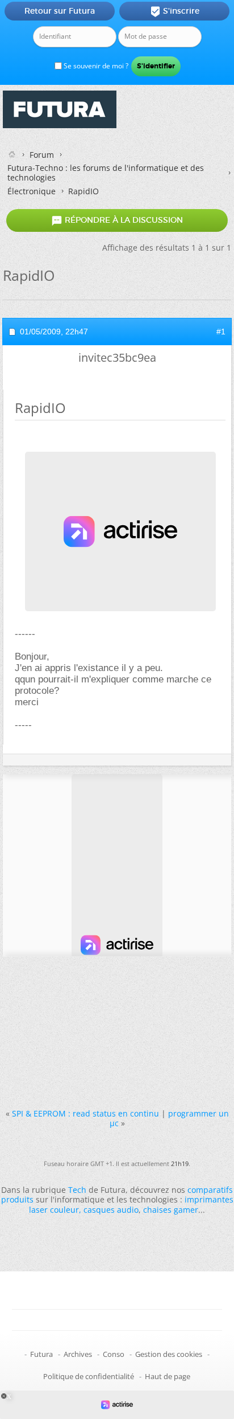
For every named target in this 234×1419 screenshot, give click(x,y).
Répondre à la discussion (117, 220)
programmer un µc (169, 1118)
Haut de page (167, 1376)
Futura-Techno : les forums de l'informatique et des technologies (105, 172)
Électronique (31, 191)
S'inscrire (174, 11)
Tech (77, 1189)
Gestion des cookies (168, 1354)
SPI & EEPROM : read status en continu (85, 1113)
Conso (113, 1354)
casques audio (111, 1209)
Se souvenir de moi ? (95, 66)
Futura (41, 1354)
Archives (78, 1354)
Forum (42, 154)
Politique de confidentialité (88, 1376)
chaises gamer (170, 1209)
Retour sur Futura (59, 11)
